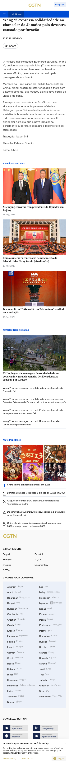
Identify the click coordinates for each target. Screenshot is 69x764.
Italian (14, 690)
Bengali (13, 603)
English (7, 554)
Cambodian (15, 614)
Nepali (45, 608)
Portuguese (50, 625)
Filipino (15, 641)
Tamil (45, 668)
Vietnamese (50, 696)
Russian (47, 641)
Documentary (41, 564)
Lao (43, 586)
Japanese (16, 696)
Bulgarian (17, 608)
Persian (46, 614)
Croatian (16, 619)
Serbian (47, 647)
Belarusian (18, 597)
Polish (46, 619)
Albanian (15, 586)
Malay (49, 592)
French (15, 647)
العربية (37, 559)
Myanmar (50, 603)
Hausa (14, 663)
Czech (14, 625)
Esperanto (17, 636)
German (15, 652)
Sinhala (46, 652)
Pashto (45, 630)
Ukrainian (49, 685)
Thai (43, 674)
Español (38, 554)
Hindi (12, 674)
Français (7, 559)
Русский (7, 564)
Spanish (47, 657)
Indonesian (21, 685)
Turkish (46, 679)
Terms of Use (26, 758)
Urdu (44, 690)
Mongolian (49, 597)
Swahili (47, 663)
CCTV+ (6, 570)
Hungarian (16, 679)
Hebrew (14, 668)
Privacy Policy (9, 758)
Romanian (48, 636)
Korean (14, 701)
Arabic (14, 592)
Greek (15, 657)
